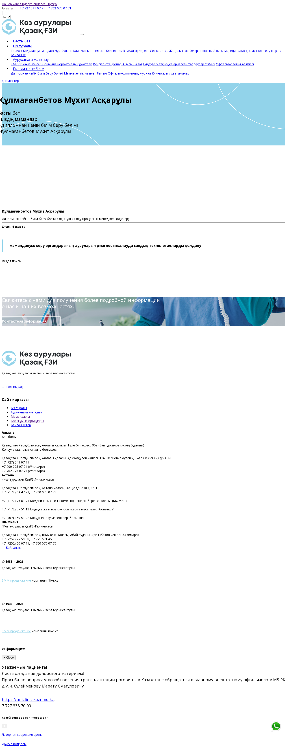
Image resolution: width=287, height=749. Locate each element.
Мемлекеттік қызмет (80, 73)
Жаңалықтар (179, 50)
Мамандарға (20, 416)
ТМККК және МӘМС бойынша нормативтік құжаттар (51, 64)
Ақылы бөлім (132, 64)
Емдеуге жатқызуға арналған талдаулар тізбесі (179, 64)
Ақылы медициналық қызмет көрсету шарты (247, 50)
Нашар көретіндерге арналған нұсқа (29, 4)
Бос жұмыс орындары (27, 421)
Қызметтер (10, 81)
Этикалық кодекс (136, 50)
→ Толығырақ (12, 386)
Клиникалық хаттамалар (170, 73)
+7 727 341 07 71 (32, 8)
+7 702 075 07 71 (58, 8)
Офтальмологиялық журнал (129, 73)
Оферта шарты (201, 50)
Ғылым (102, 73)
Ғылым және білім (28, 68)
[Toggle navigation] (82, 34)
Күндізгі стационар (107, 64)
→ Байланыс (11, 547)
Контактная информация (24, 321)
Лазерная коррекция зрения (23, 734)
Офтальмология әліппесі (235, 64)
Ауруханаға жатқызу (26, 412)
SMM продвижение (16, 580)
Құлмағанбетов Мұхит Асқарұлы (36, 131)
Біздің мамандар (19, 119)
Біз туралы (22, 46)
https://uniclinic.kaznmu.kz (28, 699)
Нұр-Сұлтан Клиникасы (72, 50)
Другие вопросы (14, 744)
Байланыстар (21, 425)
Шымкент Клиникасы (106, 50)
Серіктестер (159, 50)
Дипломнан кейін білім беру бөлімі (37, 73)
